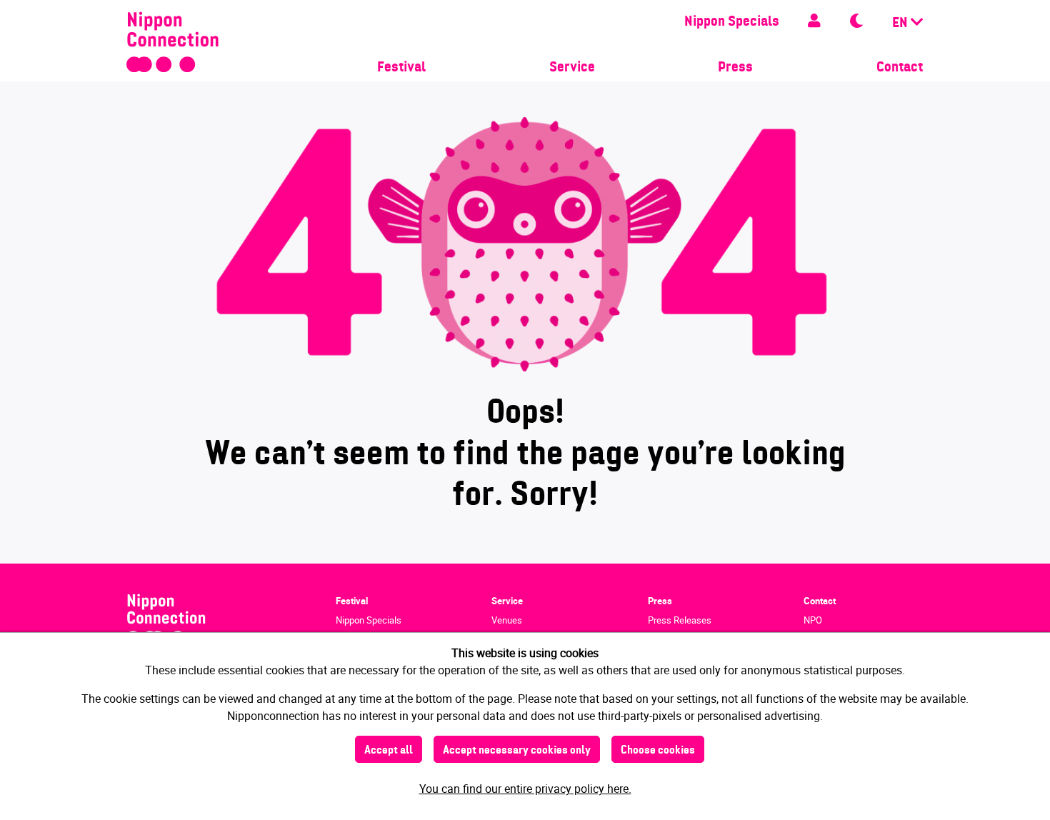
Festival (401, 68)
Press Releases (679, 620)
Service (572, 68)
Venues (506, 620)
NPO (813, 620)
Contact (899, 68)
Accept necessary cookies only (517, 750)
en (901, 23)
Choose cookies (658, 750)
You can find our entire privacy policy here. (525, 788)
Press (735, 68)
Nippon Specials (731, 22)
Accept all (388, 750)
